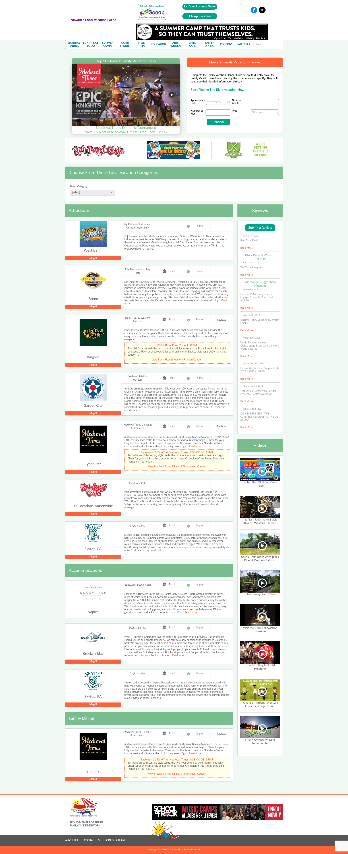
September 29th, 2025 (254, 289)
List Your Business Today (200, 6)
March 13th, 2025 (251, 338)
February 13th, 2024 (253, 409)
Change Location (200, 16)
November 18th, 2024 (253, 363)
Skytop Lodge (137, 526)
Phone (199, 226)
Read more (195, 446)
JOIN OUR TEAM (115, 840)
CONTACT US (92, 840)
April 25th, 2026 (251, 236)
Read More (246, 248)
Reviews (221, 320)
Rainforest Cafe (137, 483)
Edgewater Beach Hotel (138, 585)
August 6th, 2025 (251, 315)
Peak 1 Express (137, 628)
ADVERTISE (72, 840)
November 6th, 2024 (253, 386)
